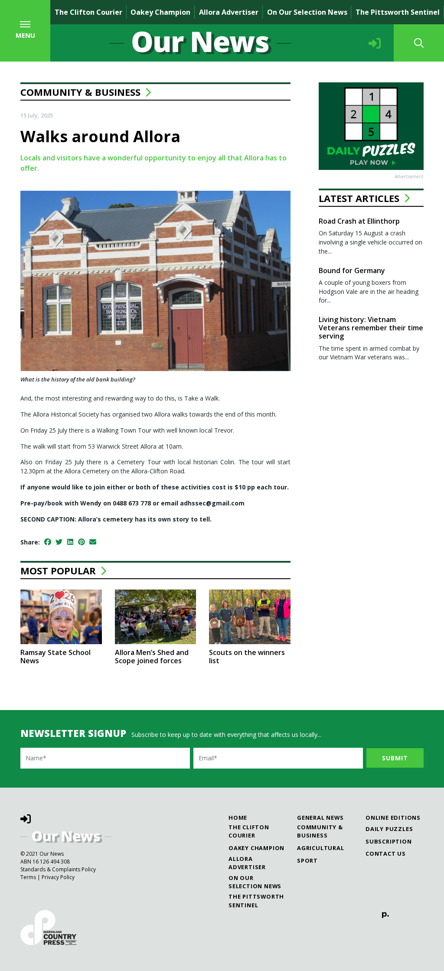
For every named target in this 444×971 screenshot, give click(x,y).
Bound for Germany (352, 270)
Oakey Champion (160, 12)
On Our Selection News (307, 12)
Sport (307, 860)
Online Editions (393, 817)
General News (320, 817)
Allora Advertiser (228, 12)
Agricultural (320, 848)
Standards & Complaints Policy (58, 869)
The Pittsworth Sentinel (398, 12)
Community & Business (80, 91)
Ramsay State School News (55, 656)
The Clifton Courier (88, 12)
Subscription (389, 841)
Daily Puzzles (389, 829)
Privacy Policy (58, 877)
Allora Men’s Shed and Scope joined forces (152, 656)
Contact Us (386, 853)
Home (238, 817)
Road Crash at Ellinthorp (359, 221)
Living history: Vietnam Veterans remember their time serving (371, 328)
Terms (28, 877)
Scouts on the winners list (247, 656)
